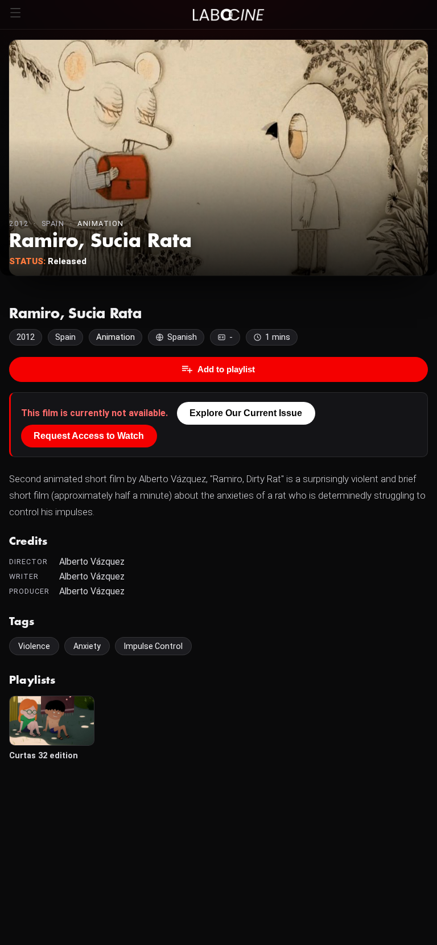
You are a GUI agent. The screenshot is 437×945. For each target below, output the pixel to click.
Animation (100, 223)
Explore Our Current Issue (245, 413)
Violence (34, 646)
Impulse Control (153, 646)
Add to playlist (226, 369)
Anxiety (87, 646)
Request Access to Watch (89, 436)
